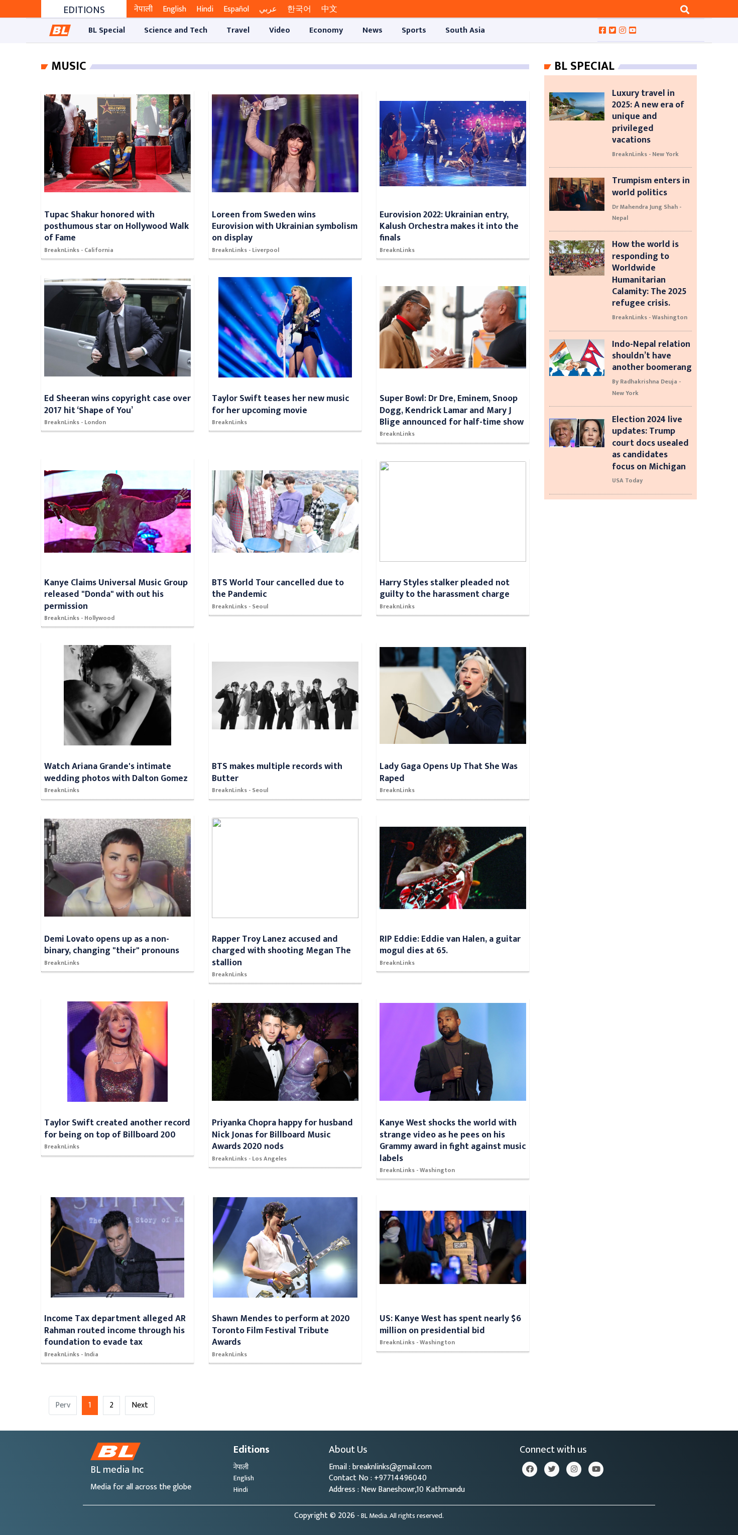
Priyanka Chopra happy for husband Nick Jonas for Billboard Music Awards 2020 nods (282, 1134)
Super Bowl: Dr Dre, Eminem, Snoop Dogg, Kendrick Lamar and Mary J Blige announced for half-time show (452, 410)
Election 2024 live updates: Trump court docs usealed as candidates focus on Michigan (650, 443)
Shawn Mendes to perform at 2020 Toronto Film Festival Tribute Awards (281, 1330)
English (174, 9)
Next (140, 1405)
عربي (268, 9)
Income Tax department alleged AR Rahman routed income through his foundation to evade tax (115, 1330)
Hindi (204, 9)
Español (236, 9)
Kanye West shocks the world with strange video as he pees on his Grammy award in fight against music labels (453, 1140)
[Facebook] (529, 1469)
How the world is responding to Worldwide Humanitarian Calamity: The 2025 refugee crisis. (649, 273)
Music (68, 66)
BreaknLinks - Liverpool (245, 250)
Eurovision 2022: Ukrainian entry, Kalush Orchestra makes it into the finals (449, 226)
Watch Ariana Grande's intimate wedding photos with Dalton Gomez (116, 772)
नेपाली (143, 9)
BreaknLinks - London (75, 422)
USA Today (627, 480)
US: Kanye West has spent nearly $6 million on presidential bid (450, 1324)
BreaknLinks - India (71, 1354)
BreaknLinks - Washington (417, 1170)
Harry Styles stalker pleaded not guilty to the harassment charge (445, 588)
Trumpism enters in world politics (651, 186)
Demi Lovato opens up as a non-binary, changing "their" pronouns (111, 945)
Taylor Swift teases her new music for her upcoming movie (280, 404)
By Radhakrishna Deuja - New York (646, 387)
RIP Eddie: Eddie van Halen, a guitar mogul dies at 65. (450, 945)
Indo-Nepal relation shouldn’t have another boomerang (652, 356)
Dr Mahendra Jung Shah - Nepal (646, 212)
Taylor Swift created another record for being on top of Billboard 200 (117, 1128)
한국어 (299, 9)
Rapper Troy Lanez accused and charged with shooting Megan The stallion (281, 951)
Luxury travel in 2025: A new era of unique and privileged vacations (648, 117)
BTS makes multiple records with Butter (277, 772)
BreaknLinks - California (78, 250)
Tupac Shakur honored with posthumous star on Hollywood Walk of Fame (116, 226)
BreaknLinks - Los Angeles (249, 1159)
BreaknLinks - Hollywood (79, 618)
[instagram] (573, 1469)
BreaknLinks (397, 250)
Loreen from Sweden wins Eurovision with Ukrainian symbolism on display (284, 226)
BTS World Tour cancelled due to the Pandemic (278, 588)
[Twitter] (551, 1469)
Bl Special (584, 66)
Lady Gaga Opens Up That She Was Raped (449, 772)
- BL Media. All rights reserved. (400, 1515)
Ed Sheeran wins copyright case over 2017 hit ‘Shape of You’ (117, 404)
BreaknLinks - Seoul (240, 606)
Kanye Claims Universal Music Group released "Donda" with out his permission (116, 594)
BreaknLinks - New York (645, 154)
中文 (329, 9)
